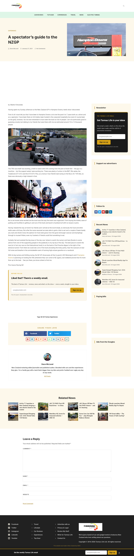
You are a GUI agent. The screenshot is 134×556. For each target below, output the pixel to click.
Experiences (62, 15)
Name (25, 476)
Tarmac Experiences (51, 317)
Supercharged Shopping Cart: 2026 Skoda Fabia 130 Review (27, 416)
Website (26, 494)
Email (25, 485)
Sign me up (77, 290)
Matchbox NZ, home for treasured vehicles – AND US (57, 416)
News (81, 15)
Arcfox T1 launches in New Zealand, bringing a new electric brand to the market (114, 232)
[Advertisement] (62, 5)
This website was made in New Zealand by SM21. (67, 545)
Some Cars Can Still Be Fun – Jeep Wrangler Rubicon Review (86, 416)
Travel (73, 15)
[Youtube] (103, 211)
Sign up (112, 552)
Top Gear (50, 15)
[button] (123, 6)
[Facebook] (96, 211)
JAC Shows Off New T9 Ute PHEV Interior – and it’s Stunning (87, 405)
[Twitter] (99, 211)
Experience (12, 30)
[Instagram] (106, 211)
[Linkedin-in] (110, 211)
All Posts (47, 376)
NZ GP (42, 317)
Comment (27, 448)
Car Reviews (38, 15)
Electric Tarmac (93, 15)
